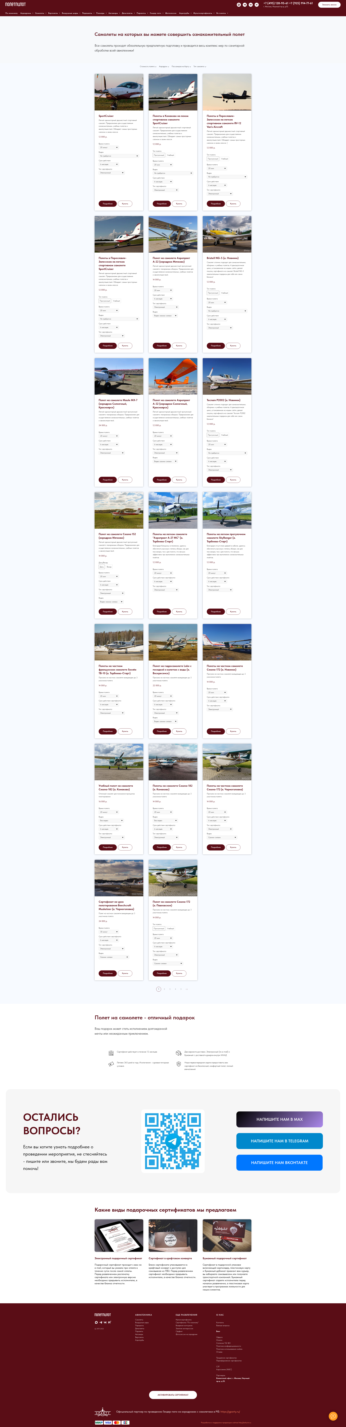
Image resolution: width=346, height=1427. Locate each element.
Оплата (219, 1340)
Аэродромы (26, 13)
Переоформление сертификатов (229, 1361)
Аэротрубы (184, 13)
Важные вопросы (222, 1325)
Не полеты (221, 13)
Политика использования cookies (229, 1349)
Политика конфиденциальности (228, 1346)
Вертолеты (53, 13)
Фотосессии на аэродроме (186, 1334)
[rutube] (257, 5)
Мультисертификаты (203, 13)
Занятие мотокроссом (184, 1328)
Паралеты (141, 13)
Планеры (100, 13)
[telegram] (245, 5)
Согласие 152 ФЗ (223, 1343)
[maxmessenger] (239, 5)
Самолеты (40, 13)
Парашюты (87, 13)
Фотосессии (171, 13)
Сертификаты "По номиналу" (187, 1322)
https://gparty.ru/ (230, 1411)
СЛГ (218, 1366)
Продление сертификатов (226, 1358)
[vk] (251, 5)
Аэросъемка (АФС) (224, 1369)
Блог (218, 1331)
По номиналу (11, 13)
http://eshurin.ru (245, 1422)
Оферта (219, 1337)
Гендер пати (156, 13)
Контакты (220, 1322)
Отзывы (219, 1352)
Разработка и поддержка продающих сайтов (219, 1422)
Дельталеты (127, 13)
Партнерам (220, 1375)
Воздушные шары (70, 13)
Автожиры (113, 13)
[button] (329, 5)
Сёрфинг (179, 1331)
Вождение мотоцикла (184, 1325)
